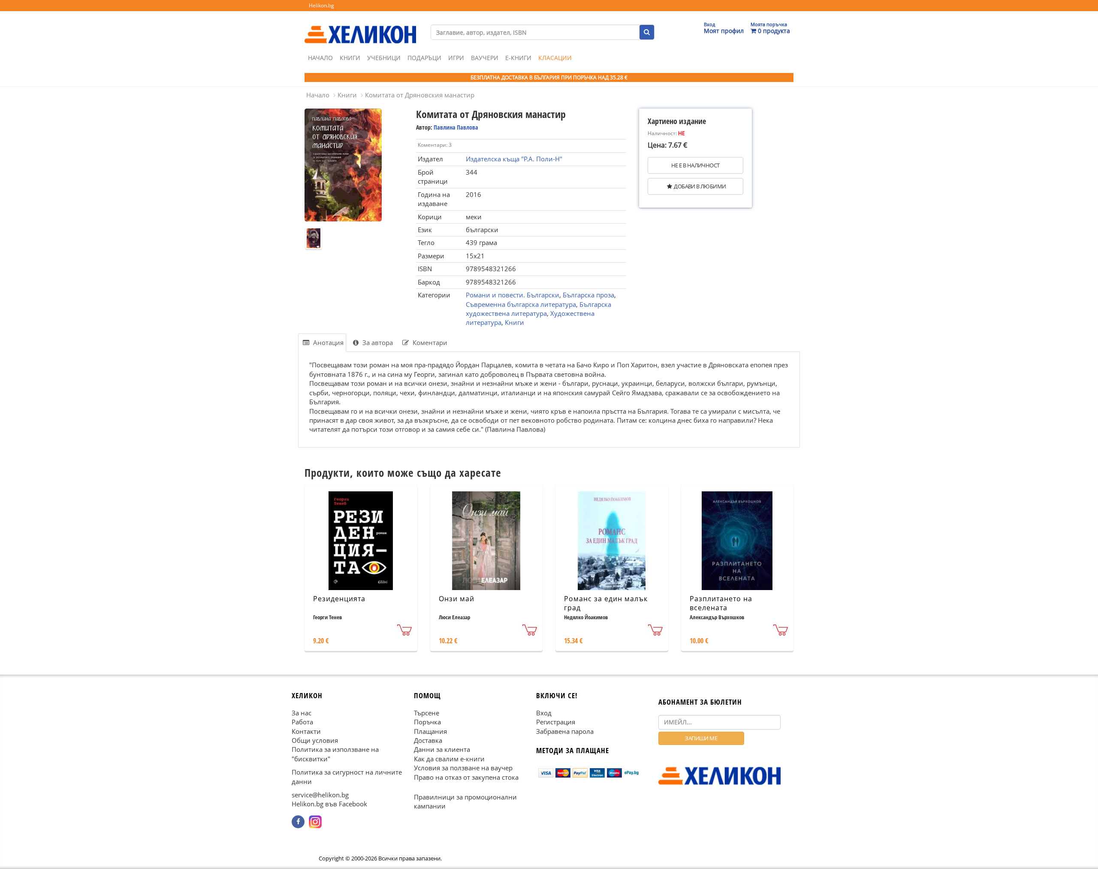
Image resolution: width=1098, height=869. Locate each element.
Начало (320, 58)
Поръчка (427, 722)
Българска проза (588, 295)
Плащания (430, 731)
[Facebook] (298, 821)
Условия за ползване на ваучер (463, 767)
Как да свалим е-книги (449, 758)
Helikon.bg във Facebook (329, 804)
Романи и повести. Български (512, 295)
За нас (301, 713)
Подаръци (424, 58)
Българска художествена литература (538, 309)
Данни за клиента (442, 749)
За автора (377, 342)
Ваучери (484, 58)
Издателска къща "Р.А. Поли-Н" (514, 158)
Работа (302, 722)
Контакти (306, 731)
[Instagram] (315, 821)
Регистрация (555, 722)
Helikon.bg (321, 5)
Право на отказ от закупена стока (466, 777)
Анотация (327, 342)
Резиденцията (339, 598)
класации (555, 58)
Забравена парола (565, 731)
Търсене (426, 713)
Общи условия (315, 740)
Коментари (429, 342)
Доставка (428, 740)
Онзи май (456, 598)
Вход (544, 713)
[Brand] (360, 26)
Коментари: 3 (435, 144)
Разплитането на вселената (721, 603)
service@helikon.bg (320, 794)
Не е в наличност (695, 165)
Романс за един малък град (606, 603)
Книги (350, 58)
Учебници (384, 58)
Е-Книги (518, 58)
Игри (456, 58)
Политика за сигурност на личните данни (347, 776)
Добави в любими (700, 186)
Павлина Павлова (456, 127)
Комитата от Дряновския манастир (419, 95)
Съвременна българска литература (521, 304)
